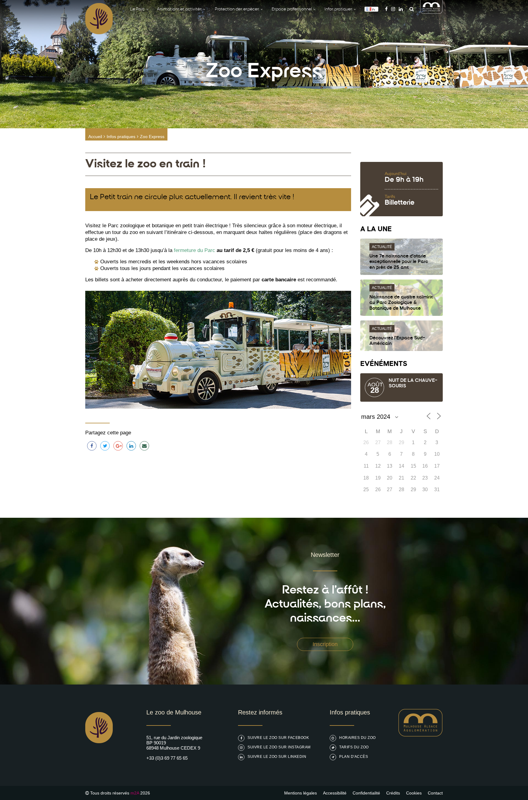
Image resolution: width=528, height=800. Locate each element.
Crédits (393, 793)
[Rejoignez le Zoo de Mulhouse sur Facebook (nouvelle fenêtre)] (386, 9)
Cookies (414, 793)
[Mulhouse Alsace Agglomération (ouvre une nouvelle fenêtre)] (431, 12)
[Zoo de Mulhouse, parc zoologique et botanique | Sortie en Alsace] (99, 759)
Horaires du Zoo (357, 738)
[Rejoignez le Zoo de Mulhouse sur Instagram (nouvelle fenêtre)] (393, 9)
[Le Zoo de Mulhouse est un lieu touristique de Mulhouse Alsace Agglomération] (420, 735)
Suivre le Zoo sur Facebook (278, 738)
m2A (134, 793)
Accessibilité (334, 793)
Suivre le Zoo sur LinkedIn (277, 756)
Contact (435, 793)
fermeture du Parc (194, 250)
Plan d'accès (353, 756)
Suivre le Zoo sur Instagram (279, 747)
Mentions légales (300, 793)
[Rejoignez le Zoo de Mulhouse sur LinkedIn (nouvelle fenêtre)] (401, 9)
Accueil (95, 136)
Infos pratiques (121, 136)
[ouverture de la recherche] (410, 9)
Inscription (325, 644)
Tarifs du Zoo (354, 747)
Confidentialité (366, 793)
